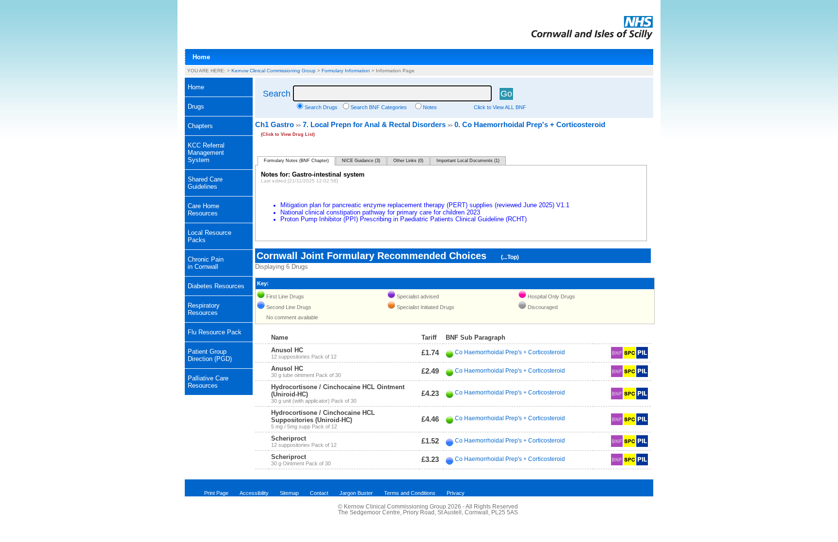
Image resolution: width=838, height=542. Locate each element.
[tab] (219, 106)
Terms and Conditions (409, 493)
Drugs (196, 106)
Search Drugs (321, 107)
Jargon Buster (356, 493)
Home (201, 57)
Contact (319, 493)
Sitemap (289, 493)
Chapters (200, 126)
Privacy (456, 493)
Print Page (216, 493)
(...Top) (510, 257)
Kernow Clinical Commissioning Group (273, 70)
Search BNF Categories (379, 107)
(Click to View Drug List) (288, 134)
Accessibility (254, 493)
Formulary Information (346, 70)
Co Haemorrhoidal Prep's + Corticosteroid (510, 352)
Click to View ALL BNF (500, 107)
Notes (430, 107)
